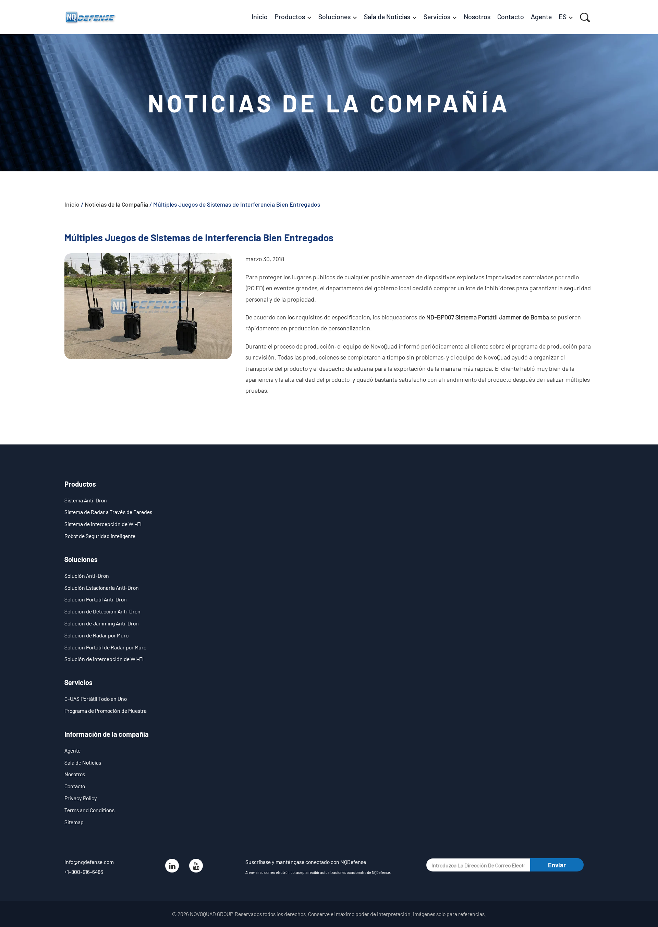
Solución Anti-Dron (86, 575)
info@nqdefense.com (89, 861)
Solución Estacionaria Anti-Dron (101, 587)
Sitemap (74, 822)
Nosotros (74, 774)
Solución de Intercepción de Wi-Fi (104, 659)
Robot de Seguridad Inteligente (99, 536)
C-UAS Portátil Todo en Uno (95, 698)
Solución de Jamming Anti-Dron (101, 623)
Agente (72, 750)
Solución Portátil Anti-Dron (95, 599)
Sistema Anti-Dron (85, 500)
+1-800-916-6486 (83, 871)
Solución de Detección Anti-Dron (102, 611)
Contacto (74, 786)
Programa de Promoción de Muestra (105, 710)
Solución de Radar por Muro (96, 635)
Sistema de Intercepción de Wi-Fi (103, 524)
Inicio (72, 204)
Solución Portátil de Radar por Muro (105, 647)
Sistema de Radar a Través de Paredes (108, 512)
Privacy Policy (80, 798)
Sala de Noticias (82, 762)
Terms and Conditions (89, 810)
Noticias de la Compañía (116, 204)
